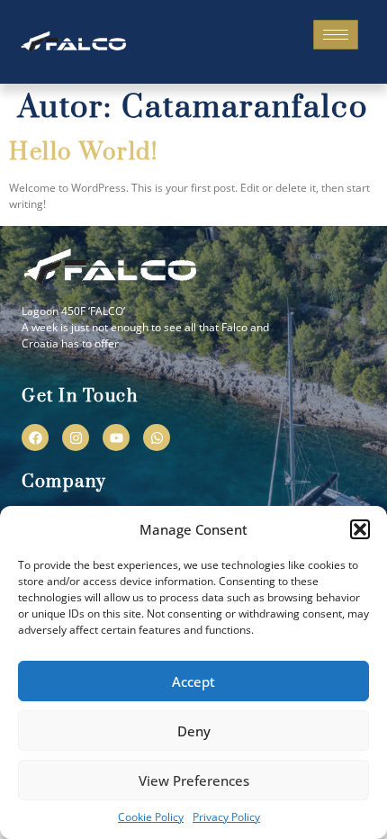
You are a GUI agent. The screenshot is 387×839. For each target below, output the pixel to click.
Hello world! (83, 152)
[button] (360, 529)
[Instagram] (75, 437)
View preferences (194, 780)
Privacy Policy (226, 817)
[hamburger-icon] (335, 35)
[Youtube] (116, 437)
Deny (194, 731)
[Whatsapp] (156, 437)
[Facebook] (35, 437)
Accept (193, 681)
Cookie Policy (151, 817)
